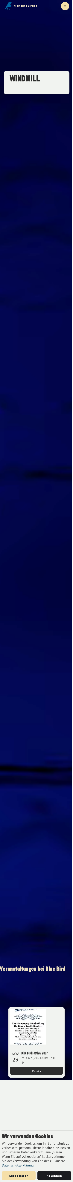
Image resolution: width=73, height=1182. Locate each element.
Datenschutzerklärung (18, 1165)
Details (36, 1071)
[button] (65, 6)
